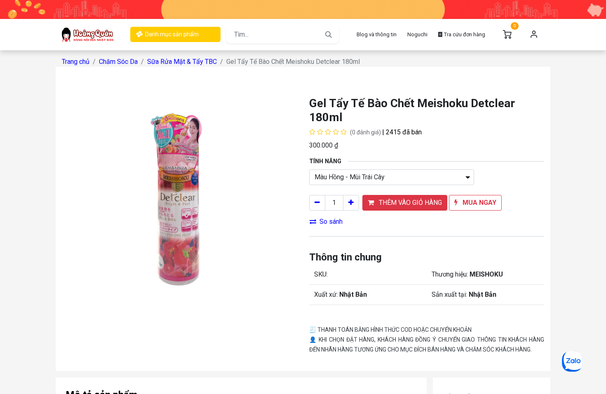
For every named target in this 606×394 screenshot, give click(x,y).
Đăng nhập (534, 34)
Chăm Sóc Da (118, 62)
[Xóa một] (317, 203)
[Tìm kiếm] (328, 34)
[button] (404, 203)
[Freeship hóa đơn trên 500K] (303, 9)
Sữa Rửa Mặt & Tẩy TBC (182, 62)
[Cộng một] (351, 203)
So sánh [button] (331, 221)
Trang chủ (75, 62)
